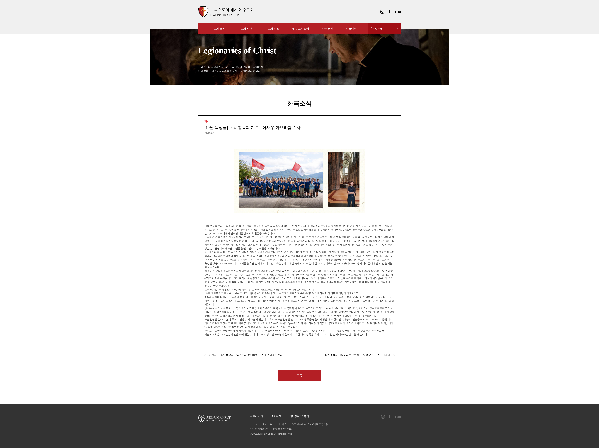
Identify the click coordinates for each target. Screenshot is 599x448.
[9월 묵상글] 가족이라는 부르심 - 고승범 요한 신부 (352, 355)
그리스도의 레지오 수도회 (225, 11)
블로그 (398, 12)
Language (377, 28)
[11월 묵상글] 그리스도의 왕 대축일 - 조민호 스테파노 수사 (251, 355)
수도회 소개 (256, 416)
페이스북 (389, 12)
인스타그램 (382, 12)
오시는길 (276, 416)
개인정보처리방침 (299, 416)
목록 (299, 375)
